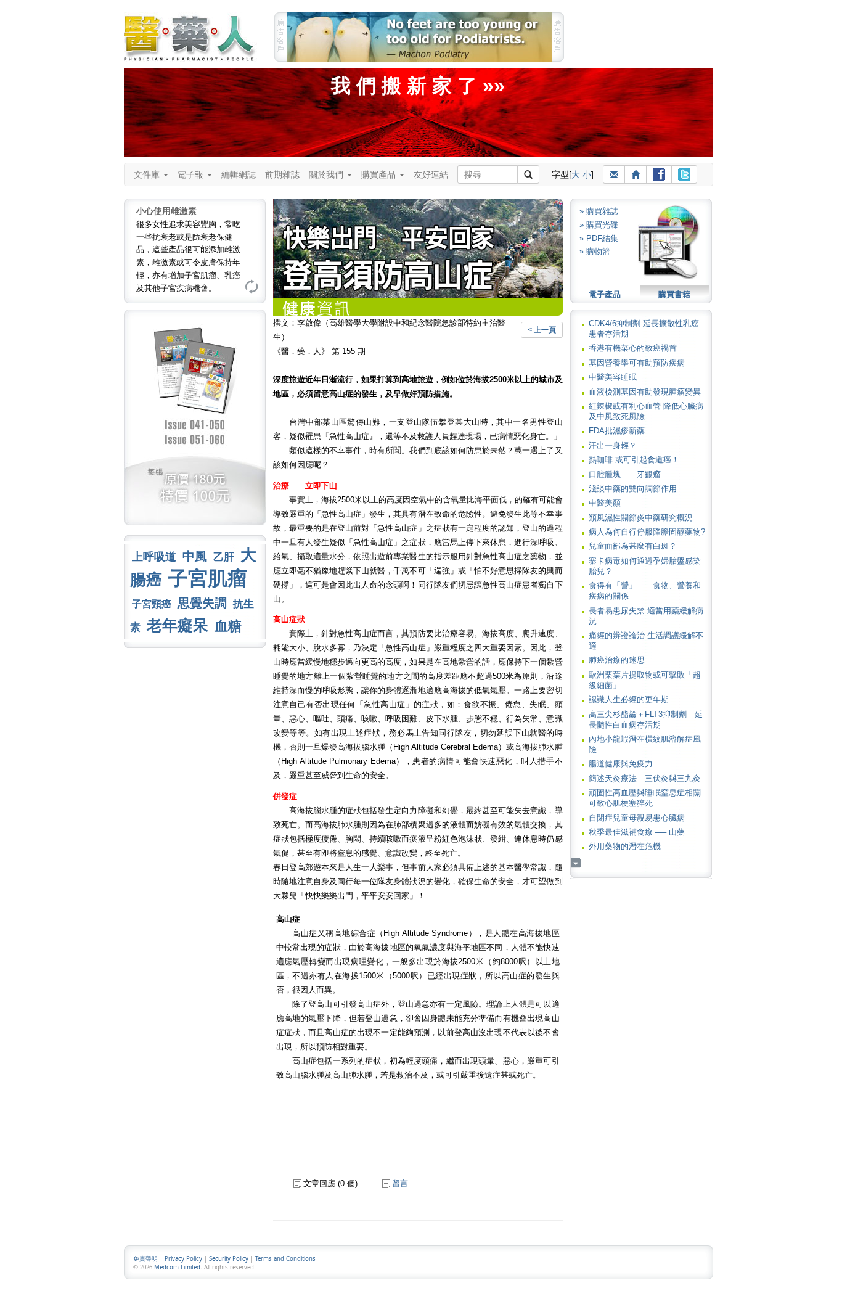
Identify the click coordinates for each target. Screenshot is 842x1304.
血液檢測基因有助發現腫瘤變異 (645, 391)
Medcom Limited (177, 1267)
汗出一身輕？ (613, 445)
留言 (400, 1183)
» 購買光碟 (598, 224)
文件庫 (148, 174)
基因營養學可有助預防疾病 (637, 362)
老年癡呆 (177, 625)
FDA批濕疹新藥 (617, 430)
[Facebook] (659, 174)
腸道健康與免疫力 (621, 763)
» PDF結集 (598, 238)
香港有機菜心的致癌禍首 (633, 348)
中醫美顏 (605, 502)
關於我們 (327, 174)
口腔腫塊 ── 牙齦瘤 (625, 474)
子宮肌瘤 (207, 578)
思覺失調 (202, 603)
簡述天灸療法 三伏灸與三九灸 (645, 778)
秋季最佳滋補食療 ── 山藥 (637, 832)
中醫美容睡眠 (613, 377)
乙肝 (223, 557)
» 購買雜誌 (598, 211)
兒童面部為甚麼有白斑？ (633, 546)
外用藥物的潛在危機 (625, 846)
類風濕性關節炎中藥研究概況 (641, 517)
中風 (194, 556)
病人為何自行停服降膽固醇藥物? (647, 531)
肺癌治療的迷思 (617, 660)
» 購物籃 (594, 251)
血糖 (228, 626)
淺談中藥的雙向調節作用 (633, 488)
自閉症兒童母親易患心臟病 (637, 817)
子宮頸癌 (151, 604)
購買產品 (379, 174)
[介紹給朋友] (614, 174)
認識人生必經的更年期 (629, 699)
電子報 (192, 174)
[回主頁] (635, 174)
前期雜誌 (282, 174)
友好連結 (431, 174)
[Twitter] (684, 174)
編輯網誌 (238, 174)
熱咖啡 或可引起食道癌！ (634, 459)
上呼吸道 (154, 557)
